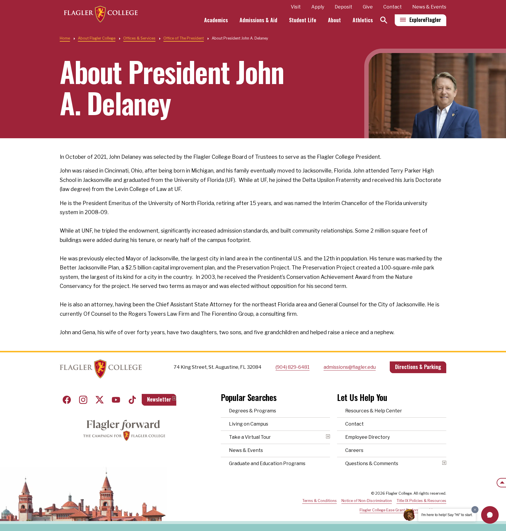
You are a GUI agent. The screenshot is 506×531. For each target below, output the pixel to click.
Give (368, 7)
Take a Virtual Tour (250, 437)
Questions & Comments (371, 463)
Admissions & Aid (258, 20)
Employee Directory (367, 437)
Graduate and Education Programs (267, 463)
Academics (216, 20)
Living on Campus (248, 424)
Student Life (302, 20)
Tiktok (132, 400)
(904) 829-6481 (293, 367)
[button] (490, 515)
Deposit (343, 7)
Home (65, 38)
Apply (317, 7)
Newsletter (159, 399)
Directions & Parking (418, 366)
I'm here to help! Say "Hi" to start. (447, 515)
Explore (425, 19)
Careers (354, 450)
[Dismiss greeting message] (474, 509)
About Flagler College (96, 38)
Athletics (363, 20)
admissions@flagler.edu (350, 367)
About (334, 20)
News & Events (429, 7)
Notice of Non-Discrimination (366, 500)
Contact (392, 7)
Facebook (67, 400)
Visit (296, 7)
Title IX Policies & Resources (421, 500)
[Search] (383, 20)
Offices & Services (139, 38)
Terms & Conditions (319, 500)
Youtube (116, 400)
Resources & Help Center (373, 411)
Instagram (83, 400)
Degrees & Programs (252, 411)
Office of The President (183, 38)
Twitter (100, 400)
